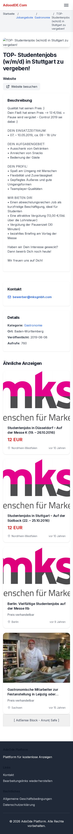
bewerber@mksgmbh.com (32, 297)
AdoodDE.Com (15, 5)
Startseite (9, 13)
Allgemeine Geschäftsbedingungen (27, 799)
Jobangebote (24, 17)
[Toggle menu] (66, 5)
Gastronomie (42, 17)
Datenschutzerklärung (19, 805)
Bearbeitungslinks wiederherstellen (27, 781)
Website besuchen (24, 86)
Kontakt (8, 775)
